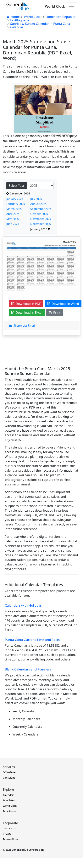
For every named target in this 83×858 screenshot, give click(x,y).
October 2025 (39, 214)
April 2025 (12, 214)
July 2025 (36, 199)
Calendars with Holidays (23, 605)
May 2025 (12, 219)
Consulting (9, 777)
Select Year (17, 185)
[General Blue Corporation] (17, 6)
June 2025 (12, 224)
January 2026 (39, 229)
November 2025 (40, 219)
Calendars (8, 795)
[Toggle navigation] (71, 6)
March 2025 (14, 209)
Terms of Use (10, 839)
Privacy (7, 833)
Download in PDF (27, 304)
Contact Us (9, 828)
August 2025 (38, 204)
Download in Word (64, 304)
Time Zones (9, 811)
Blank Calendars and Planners (28, 669)
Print (56, 312)
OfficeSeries (9, 772)
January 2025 (14, 199)
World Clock (55, 6)
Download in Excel (28, 312)
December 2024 (19, 193)
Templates (9, 800)
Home (15, 17)
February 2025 (15, 204)
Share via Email (24, 326)
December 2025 (40, 224)
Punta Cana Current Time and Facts (32, 639)
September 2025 (41, 209)
